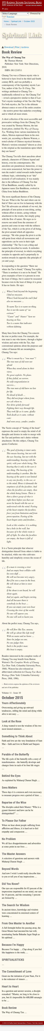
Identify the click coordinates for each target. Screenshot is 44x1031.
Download (8, 47)
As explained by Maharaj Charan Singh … (21, 780)
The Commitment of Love (16, 971)
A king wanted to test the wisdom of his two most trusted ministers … (21, 727)
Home (6, 21)
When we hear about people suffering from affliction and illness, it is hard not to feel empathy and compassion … (21, 828)
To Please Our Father (14, 820)
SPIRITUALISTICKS (13, 959)
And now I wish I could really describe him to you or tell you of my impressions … (21, 875)
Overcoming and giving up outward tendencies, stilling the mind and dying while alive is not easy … (22, 710)
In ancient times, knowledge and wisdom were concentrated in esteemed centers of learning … (20, 912)
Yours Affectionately (14, 703)
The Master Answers (14, 854)
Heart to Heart (10, 986)
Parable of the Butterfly (15, 754)
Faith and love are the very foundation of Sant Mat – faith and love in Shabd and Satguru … (22, 743)
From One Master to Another (18, 923)
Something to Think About (17, 736)
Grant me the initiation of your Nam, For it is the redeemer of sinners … (21, 977)
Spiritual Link (16, 21)
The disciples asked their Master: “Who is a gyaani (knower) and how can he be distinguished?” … (21, 810)
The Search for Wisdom (15, 905)
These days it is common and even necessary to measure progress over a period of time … (22, 793)
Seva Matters (9, 787)
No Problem (9, 839)
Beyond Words (10, 869)
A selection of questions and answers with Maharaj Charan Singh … (20, 860)
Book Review (9, 1008)
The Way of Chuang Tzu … (14, 1012)
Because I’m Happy (13, 945)
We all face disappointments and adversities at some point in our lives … (21, 845)
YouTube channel (37, 1023)
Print (17, 47)
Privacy (29, 1023)
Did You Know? (10, 884)
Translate (10, 16)
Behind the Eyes (11, 776)
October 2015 (29, 21)
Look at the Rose (11, 721)
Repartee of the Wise (14, 802)
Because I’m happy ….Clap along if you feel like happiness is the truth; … (22, 951)
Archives (25, 47)
